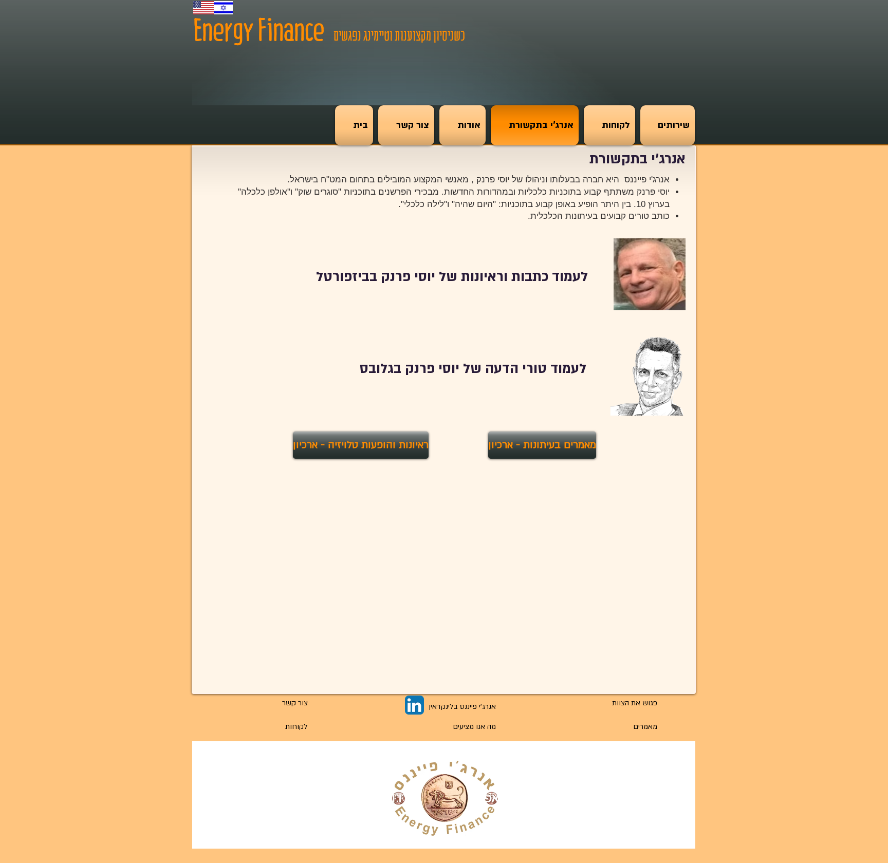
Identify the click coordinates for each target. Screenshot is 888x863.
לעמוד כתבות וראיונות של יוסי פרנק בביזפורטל (452, 277)
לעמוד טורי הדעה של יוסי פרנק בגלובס (473, 369)
